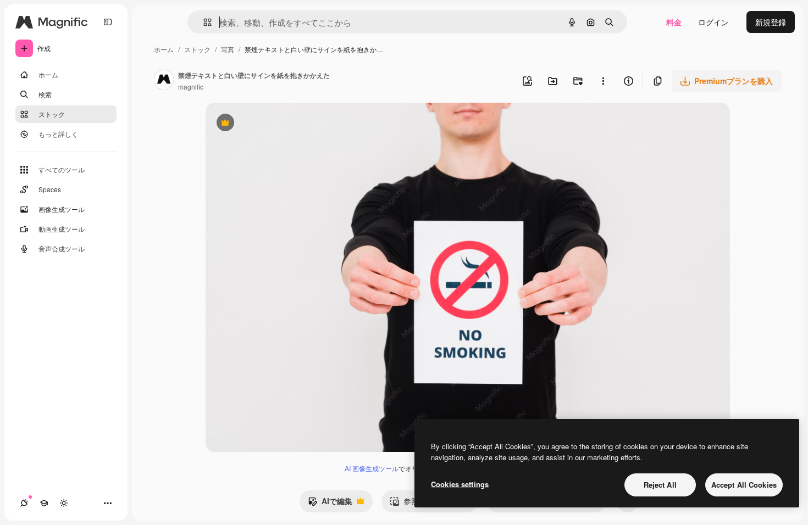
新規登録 (770, 21)
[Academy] (44, 503)
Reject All (660, 484)
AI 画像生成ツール (372, 468)
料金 (674, 21)
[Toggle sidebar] (108, 22)
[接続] (24, 503)
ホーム (164, 49)
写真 (227, 49)
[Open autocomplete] (203, 22)
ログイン (713, 21)
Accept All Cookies (744, 484)
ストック (197, 49)
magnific (190, 86)
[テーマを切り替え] (64, 503)
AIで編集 (330, 503)
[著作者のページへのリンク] (164, 81)
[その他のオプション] (603, 81)
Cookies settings (460, 484)
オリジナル (281, 124)
